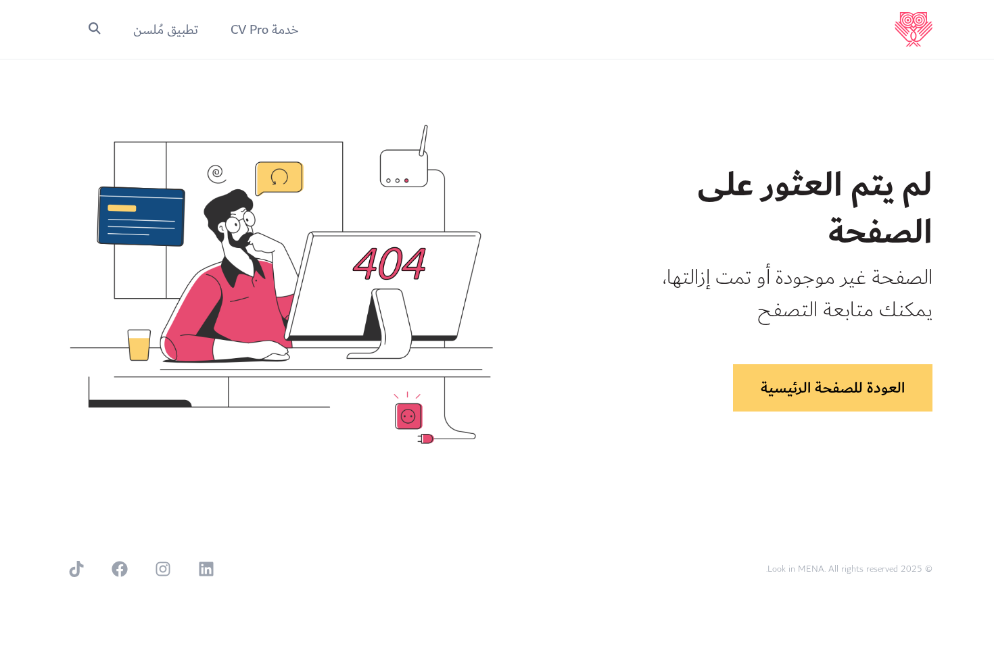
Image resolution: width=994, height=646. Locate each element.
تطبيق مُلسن (165, 30)
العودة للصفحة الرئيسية (833, 387)
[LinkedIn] (206, 569)
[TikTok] (76, 569)
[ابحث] (94, 29)
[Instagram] (163, 569)
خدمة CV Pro (265, 30)
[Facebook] (120, 569)
